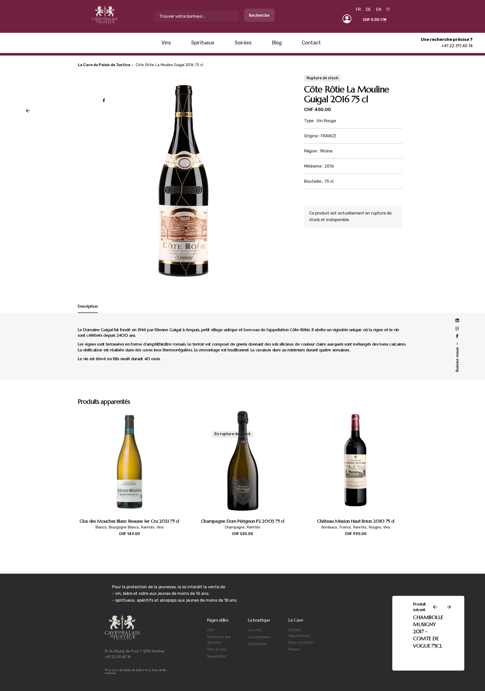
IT (388, 9)
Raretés (148, 527)
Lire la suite (242, 539)
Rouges (375, 527)
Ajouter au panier (129, 539)
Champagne (235, 527)
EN (378, 9)
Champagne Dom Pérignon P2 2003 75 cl (242, 521)
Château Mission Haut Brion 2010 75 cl (355, 521)
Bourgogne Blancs (124, 527)
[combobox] (196, 16)
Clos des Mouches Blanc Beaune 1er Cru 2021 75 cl (129, 521)
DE (368, 9)
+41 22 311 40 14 (457, 45)
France (388, 665)
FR (358, 9)
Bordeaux (329, 527)
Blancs (101, 527)
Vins (160, 527)
